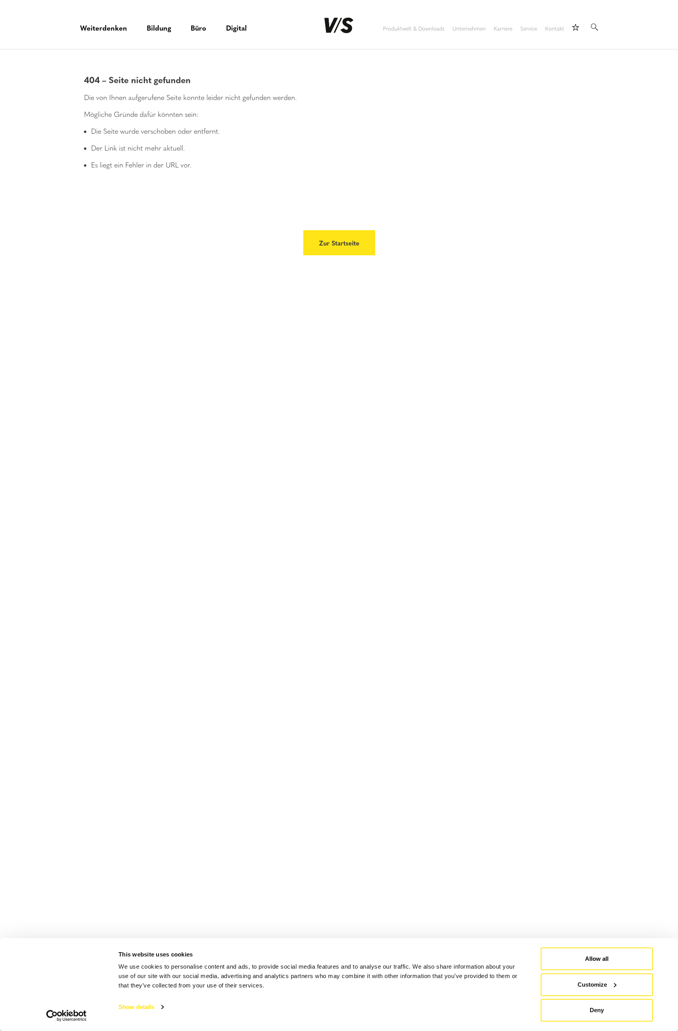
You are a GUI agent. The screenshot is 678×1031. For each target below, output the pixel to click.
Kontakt (554, 28)
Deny (597, 1010)
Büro (198, 28)
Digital (236, 28)
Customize (592, 984)
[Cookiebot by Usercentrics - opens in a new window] (66, 1016)
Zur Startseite (339, 242)
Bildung (159, 28)
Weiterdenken (103, 28)
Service (528, 28)
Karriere (503, 28)
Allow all (597, 958)
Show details (136, 1007)
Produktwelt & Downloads (414, 28)
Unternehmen (469, 28)
